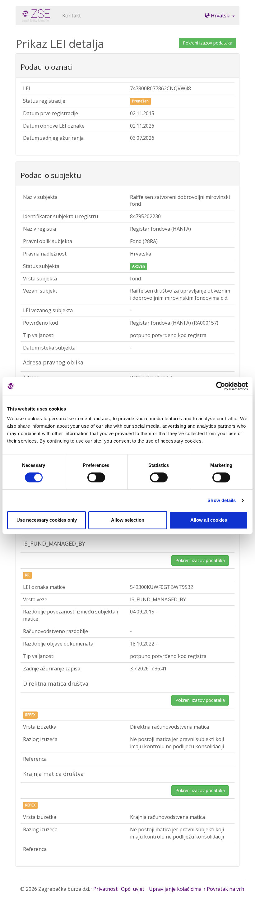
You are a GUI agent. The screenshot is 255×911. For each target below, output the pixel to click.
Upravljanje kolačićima (175, 888)
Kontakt (71, 15)
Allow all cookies (208, 520)
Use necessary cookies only (46, 520)
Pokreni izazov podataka (207, 43)
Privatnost (105, 888)
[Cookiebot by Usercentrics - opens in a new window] (220, 386)
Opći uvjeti (133, 888)
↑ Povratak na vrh (223, 888)
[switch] (96, 477)
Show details (221, 500)
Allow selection (127, 520)
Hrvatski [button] (221, 15)
